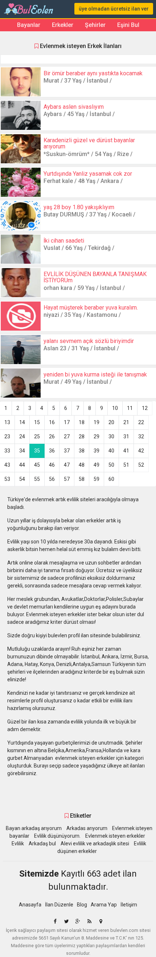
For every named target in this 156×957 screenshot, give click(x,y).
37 (67, 451)
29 (96, 436)
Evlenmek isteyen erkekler (115, 836)
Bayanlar (28, 24)
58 (82, 479)
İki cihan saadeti (64, 240)
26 (52, 436)
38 (82, 451)
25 (37, 436)
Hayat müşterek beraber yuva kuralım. (91, 307)
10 (115, 408)
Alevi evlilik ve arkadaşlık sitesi (95, 843)
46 (52, 465)
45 (37, 465)
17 (67, 422)
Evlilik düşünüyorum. (57, 836)
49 (96, 465)
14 (22, 422)
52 (141, 465)
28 (82, 436)
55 (37, 479)
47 (67, 465)
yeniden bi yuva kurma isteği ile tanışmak (95, 374)
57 (67, 479)
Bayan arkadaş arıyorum (34, 828)
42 (141, 451)
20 (111, 422)
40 (111, 451)
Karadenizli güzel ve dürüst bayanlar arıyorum (89, 143)
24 (22, 436)
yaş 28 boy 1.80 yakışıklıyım (79, 207)
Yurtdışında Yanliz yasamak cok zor (88, 173)
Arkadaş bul (42, 843)
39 (96, 451)
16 (52, 422)
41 (126, 451)
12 (145, 408)
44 (22, 465)
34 (22, 451)
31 (126, 436)
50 (111, 465)
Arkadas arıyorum (86, 828)
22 (141, 422)
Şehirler (95, 24)
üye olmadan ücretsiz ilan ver (114, 9)
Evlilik (18, 843)
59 (96, 479)
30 (111, 436)
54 (22, 479)
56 (52, 479)
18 (82, 422)
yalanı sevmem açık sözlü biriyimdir (89, 341)
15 (37, 422)
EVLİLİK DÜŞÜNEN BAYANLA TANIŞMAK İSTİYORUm (95, 277)
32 (141, 436)
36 (52, 451)
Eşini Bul (128, 24)
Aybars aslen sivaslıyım (74, 106)
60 (111, 479)
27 (67, 436)
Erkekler (62, 24)
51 (126, 465)
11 (130, 408)
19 (96, 422)
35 (37, 451)
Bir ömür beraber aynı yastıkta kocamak (93, 73)
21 (126, 422)
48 (82, 465)
